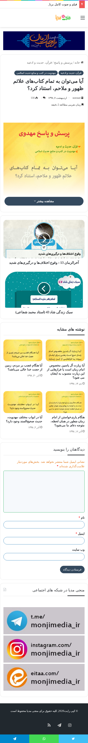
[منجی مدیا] (63, 17)
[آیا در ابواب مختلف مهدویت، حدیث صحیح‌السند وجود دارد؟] (22, 402)
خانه (78, 62)
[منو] (83, 19)
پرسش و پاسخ (63, 62)
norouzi (76, 97)
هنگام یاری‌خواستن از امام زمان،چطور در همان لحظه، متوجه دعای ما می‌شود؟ (68, 421)
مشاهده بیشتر (45, 201)
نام (82, 517)
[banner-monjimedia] (44, 40)
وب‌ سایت (78, 549)
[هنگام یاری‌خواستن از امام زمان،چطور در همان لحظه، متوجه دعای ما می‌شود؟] (65, 402)
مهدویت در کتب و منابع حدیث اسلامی (36, 72)
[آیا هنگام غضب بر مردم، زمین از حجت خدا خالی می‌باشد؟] (22, 350)
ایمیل (80, 533)
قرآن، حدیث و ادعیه (39, 62)
